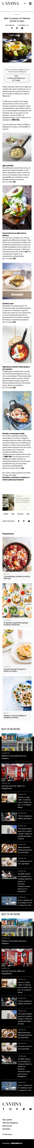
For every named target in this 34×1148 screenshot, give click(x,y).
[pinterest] (17, 28)
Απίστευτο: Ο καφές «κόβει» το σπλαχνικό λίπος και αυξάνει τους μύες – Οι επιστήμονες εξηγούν (24, 802)
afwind (6, 514)
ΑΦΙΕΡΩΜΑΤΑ (17, 14)
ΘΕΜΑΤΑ (6, 574)
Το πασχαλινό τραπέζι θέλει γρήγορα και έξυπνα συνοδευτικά (16, 624)
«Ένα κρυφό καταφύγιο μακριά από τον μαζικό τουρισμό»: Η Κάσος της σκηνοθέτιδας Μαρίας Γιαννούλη (25, 834)
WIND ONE (20, 514)
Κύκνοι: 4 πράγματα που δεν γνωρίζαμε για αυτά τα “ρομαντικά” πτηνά (25, 902)
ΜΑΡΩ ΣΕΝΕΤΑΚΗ (9, 25)
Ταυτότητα (6, 1129)
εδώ (14, 182)
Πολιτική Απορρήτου (10, 1123)
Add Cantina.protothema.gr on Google (16, 78)
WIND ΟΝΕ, (8, 457)
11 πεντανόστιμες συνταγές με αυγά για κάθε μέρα (17, 577)
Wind (12, 514)
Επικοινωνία (7, 1126)
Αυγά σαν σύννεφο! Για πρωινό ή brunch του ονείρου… (15, 670)
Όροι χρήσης (7, 1119)
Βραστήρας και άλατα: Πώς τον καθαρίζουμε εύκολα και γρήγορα (22, 500)
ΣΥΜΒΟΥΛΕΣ (7, 667)
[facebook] (12, 28)
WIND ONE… (16, 120)
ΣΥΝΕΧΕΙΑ (24, 507)
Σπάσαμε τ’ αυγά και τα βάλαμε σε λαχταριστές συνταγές (15, 717)
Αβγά (27, 514)
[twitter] (22, 28)
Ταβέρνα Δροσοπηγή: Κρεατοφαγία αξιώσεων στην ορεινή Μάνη (25, 850)
